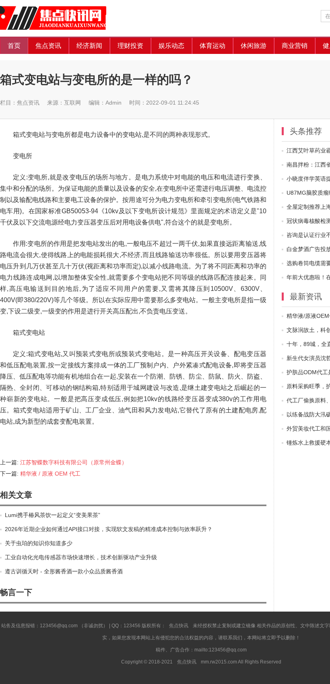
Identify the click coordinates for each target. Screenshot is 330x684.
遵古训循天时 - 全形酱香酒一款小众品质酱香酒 (64, 571)
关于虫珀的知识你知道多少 (38, 543)
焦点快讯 (60, 18)
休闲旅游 (253, 45)
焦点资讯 (48, 45)
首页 (14, 45)
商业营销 (294, 45)
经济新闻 (89, 45)
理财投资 (130, 45)
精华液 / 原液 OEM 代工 (50, 473)
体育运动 (212, 45)
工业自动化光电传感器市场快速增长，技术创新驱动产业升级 (81, 557)
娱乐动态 (171, 45)
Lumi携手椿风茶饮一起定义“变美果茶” (52, 515)
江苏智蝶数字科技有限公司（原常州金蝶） (73, 462)
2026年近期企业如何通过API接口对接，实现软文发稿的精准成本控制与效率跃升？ (108, 529)
